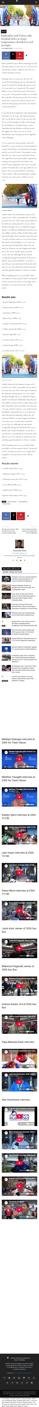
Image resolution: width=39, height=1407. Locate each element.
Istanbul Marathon (12, 501)
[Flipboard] (9, 1378)
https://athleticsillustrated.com (19, 553)
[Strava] (22, 1383)
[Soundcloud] (17, 1383)
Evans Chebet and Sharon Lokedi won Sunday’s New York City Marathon (29, 531)
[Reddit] (34, 1378)
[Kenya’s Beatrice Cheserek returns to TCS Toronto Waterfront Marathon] (6, 641)
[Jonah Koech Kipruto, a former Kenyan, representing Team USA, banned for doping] (6, 678)
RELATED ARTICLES (11, 569)
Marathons (9, 28)
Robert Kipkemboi (23, 501)
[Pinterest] (29, 1378)
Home (2, 28)
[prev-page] (3, 685)
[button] (3, 2)
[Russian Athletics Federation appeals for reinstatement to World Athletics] (6, 649)
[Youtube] (32, 1383)
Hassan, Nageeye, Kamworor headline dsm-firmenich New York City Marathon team (23, 587)
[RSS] (7, 1383)
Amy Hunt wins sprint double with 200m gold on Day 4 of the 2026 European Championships (23, 632)
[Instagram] (17, 560)
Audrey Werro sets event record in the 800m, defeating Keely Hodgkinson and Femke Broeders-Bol (24, 623)
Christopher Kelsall (8, 48)
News (3, 598)
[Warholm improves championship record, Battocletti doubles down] (6, 615)
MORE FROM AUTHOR (12, 572)
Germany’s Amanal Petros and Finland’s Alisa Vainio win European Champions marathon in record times (24, 606)
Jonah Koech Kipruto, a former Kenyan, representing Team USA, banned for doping (23, 678)
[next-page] (6, 685)
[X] (25, 560)
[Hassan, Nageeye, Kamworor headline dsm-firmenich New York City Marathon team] (6, 587)
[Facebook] (13, 560)
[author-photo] (19, 548)
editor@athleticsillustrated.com (23, 1373)
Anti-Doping (4, 680)
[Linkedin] (21, 560)
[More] (26, 56)
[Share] (12, 1383)
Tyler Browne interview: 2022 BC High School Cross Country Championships (10, 531)
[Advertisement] (19, 712)
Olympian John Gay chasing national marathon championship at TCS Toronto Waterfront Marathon (24, 579)
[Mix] (24, 1378)
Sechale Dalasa (6, 503)
